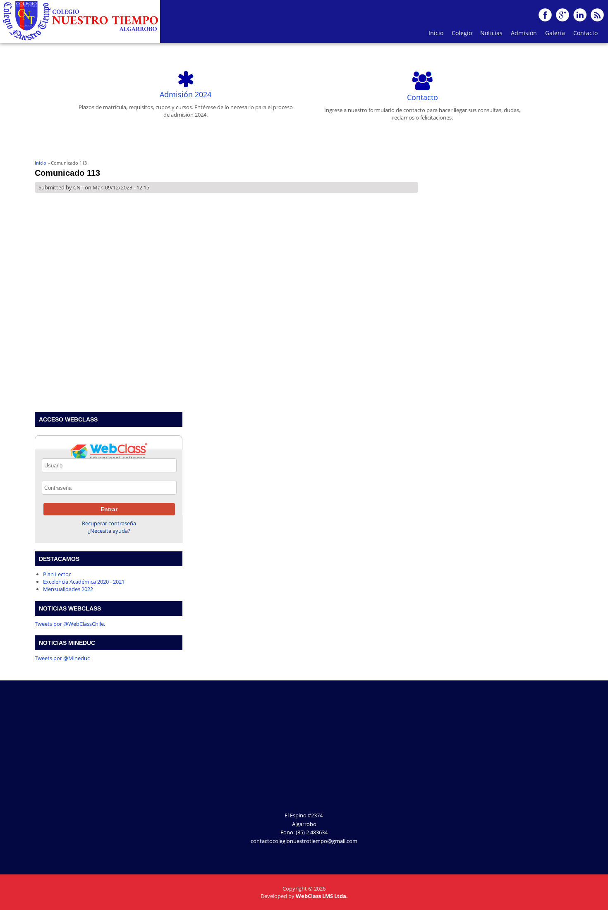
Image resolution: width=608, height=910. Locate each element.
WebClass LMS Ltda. (322, 896)
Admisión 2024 (185, 94)
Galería (553, 35)
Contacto (585, 33)
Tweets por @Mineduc (62, 658)
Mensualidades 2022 (68, 589)
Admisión (524, 33)
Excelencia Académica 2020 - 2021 (83, 581)
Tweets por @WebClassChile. (70, 623)
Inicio (435, 33)
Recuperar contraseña (109, 523)
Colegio (460, 35)
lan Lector (58, 574)
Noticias (491, 33)
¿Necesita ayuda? (109, 530)
